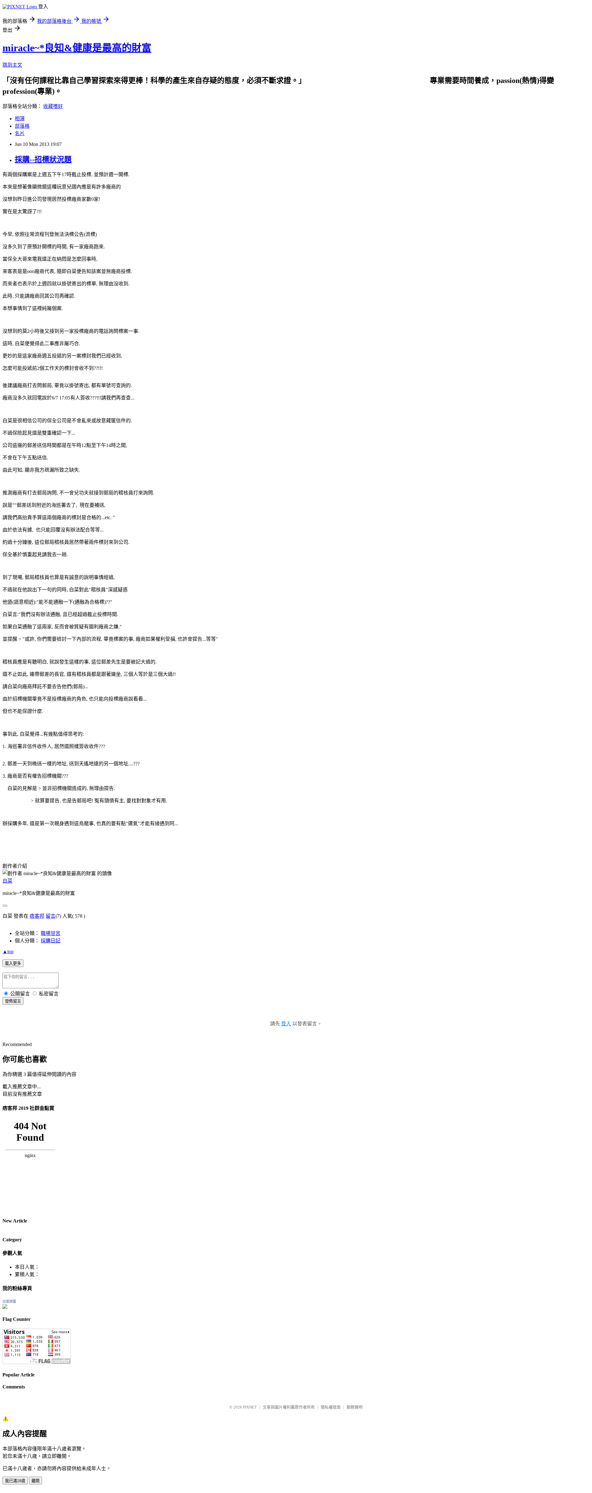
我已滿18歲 (15, 1481)
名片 (20, 133)
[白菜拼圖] (4, 1307)
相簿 (20, 118)
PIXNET (250, 1407)
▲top (8, 951)
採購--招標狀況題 (43, 159)
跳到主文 (12, 65)
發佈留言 (13, 1001)
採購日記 (50, 940)
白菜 (7, 880)
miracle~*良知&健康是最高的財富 (76, 47)
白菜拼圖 (9, 1301)
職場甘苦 (50, 933)
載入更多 (13, 963)
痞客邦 (37, 916)
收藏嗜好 (53, 106)
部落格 (22, 126)
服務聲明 (355, 1407)
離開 (35, 1481)
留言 (51, 916)
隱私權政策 (331, 1407)
